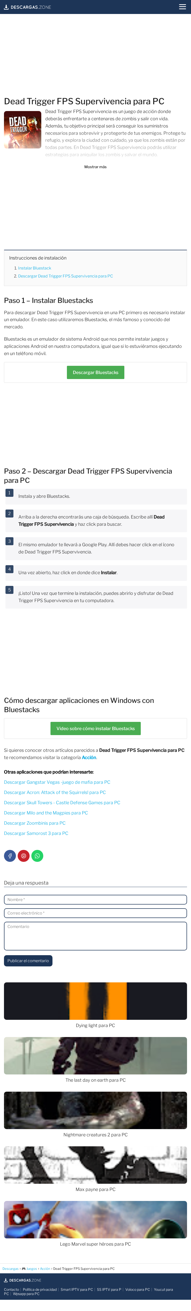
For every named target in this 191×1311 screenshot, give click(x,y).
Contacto (11, 1289)
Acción (89, 757)
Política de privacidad (40, 1289)
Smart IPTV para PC (77, 1289)
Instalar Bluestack (34, 268)
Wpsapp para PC (26, 1294)
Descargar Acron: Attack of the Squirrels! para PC (55, 792)
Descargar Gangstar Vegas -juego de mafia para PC (57, 782)
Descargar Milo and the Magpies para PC (46, 812)
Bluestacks (95, 372)
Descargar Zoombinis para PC (35, 823)
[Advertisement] (95, 56)
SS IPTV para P (109, 1289)
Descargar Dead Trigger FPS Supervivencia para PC (65, 276)
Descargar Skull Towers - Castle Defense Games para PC (62, 802)
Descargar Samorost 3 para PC (36, 833)
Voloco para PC (137, 1289)
